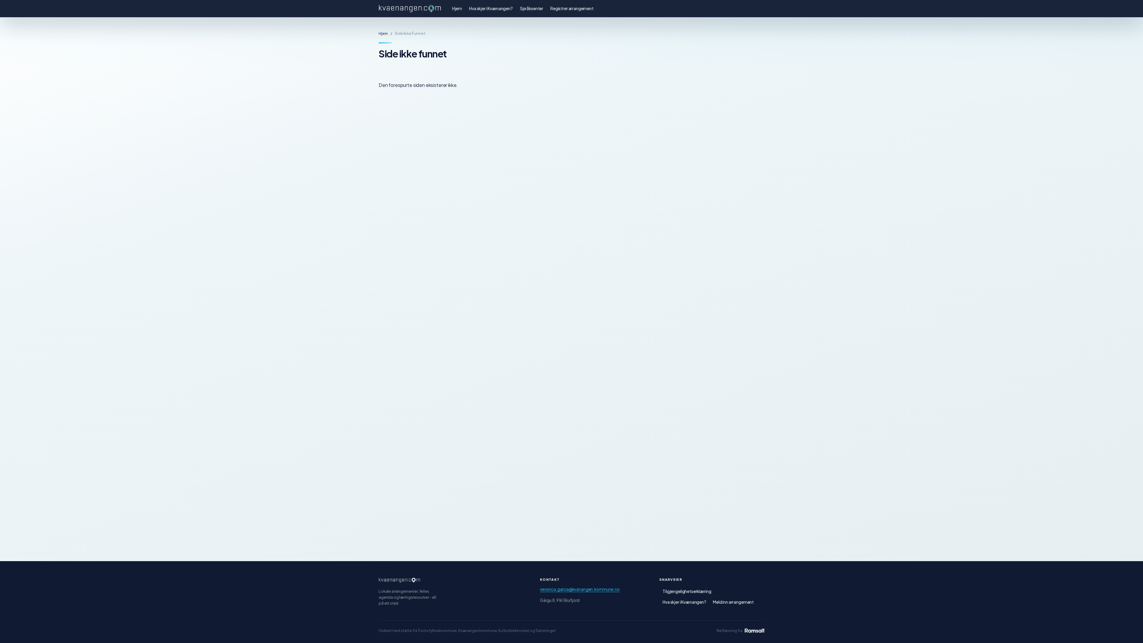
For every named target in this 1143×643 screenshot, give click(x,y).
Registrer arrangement (572, 8)
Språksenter (531, 8)
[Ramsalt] (754, 630)
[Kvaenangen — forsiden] (399, 580)
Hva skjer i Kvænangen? (491, 8)
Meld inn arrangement (733, 602)
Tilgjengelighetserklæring (687, 591)
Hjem (457, 8)
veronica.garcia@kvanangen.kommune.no (579, 589)
